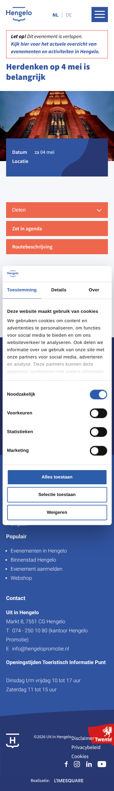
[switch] (98, 413)
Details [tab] (58, 290)
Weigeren (57, 512)
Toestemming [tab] (22, 290)
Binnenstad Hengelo (33, 560)
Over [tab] (94, 290)
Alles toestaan (57, 477)
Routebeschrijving (32, 246)
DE (69, 14)
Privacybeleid (86, 747)
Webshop (21, 578)
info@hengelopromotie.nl (40, 649)
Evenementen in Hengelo (39, 551)
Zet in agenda (27, 228)
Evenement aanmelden (36, 569)
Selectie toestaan (57, 495)
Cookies (79, 756)
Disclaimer (82, 738)
